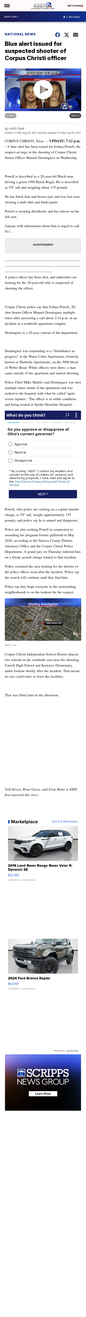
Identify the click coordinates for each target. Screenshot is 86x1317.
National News (20, 34)
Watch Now (74, 6)
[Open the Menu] (6, 5)
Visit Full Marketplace (65, 821)
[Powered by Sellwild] (72, 1050)
